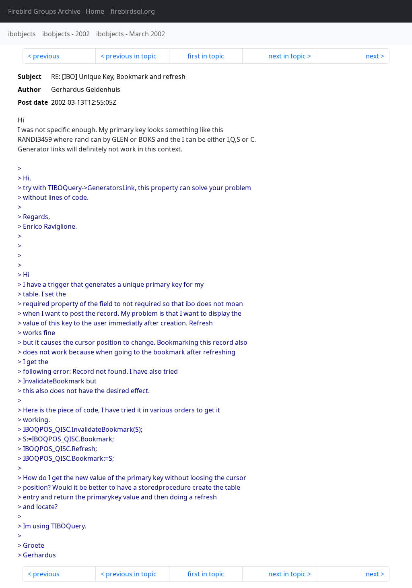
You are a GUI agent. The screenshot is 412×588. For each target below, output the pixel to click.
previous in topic (131, 56)
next (372, 56)
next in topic (287, 56)
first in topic (205, 56)
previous (46, 56)
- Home (56, 11)
